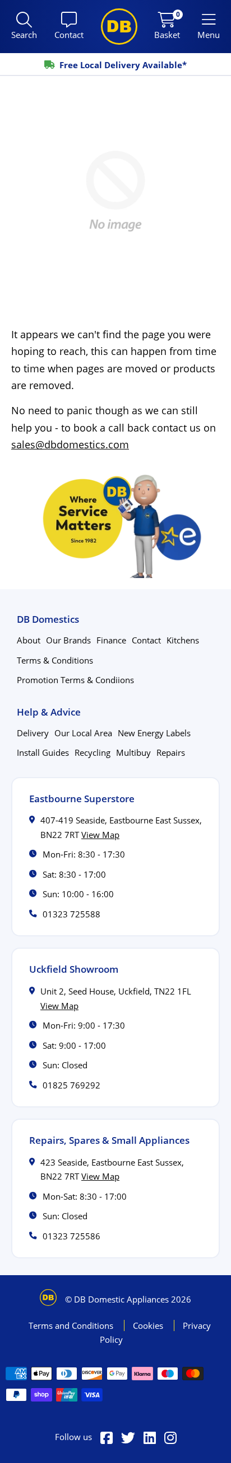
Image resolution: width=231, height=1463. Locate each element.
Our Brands (68, 640)
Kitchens (183, 640)
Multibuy (133, 752)
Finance (111, 640)
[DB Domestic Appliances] (119, 26)
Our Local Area (83, 732)
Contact (146, 640)
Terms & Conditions (55, 660)
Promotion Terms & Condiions (75, 679)
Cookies (149, 1325)
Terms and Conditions (72, 1325)
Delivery (33, 732)
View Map (100, 834)
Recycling (92, 752)
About (28, 640)
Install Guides (43, 752)
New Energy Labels (154, 732)
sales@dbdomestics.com (70, 444)
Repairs (170, 752)
